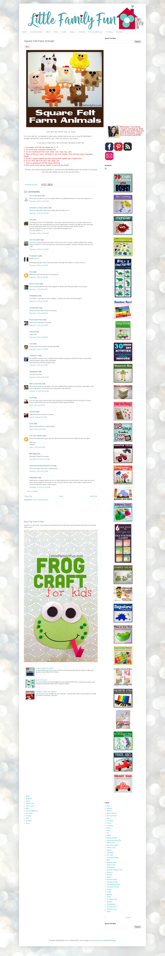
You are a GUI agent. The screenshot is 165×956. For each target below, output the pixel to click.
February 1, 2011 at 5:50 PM (38, 301)
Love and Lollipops (35, 436)
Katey (31, 423)
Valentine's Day (112, 909)
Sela (30, 220)
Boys (108, 818)
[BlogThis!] (44, 184)
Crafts (64, 32)
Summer (109, 902)
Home (24, 32)
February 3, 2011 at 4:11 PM (38, 365)
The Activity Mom (35, 196)
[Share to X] (47, 184)
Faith (27, 818)
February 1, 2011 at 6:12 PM (38, 325)
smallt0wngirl (34, 308)
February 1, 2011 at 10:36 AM (39, 233)
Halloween (110, 852)
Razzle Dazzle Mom (36, 320)
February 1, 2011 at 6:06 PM (38, 313)
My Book (119, 32)
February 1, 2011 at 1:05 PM (38, 265)
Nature (72, 32)
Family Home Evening (114, 840)
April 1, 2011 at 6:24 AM (37, 405)
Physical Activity (112, 879)
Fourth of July (111, 847)
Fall (108, 833)
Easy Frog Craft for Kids (34, 522)
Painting (109, 875)
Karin (31, 398)
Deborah (32, 332)
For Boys (109, 32)
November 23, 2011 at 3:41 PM (39, 459)
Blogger (113, 940)
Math (56, 32)
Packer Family (34, 284)
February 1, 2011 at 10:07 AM (39, 201)
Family (109, 835)
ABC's (48, 32)
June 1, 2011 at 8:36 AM (37, 447)
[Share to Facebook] (49, 184)
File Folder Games (113, 845)
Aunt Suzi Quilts (34, 240)
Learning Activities (113, 857)
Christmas (110, 820)
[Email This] (42, 184)
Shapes (109, 889)
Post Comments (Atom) (40, 500)
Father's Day (30, 806)
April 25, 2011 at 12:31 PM (38, 417)
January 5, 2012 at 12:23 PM (38, 471)
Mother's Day (30, 803)
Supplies (29, 821)
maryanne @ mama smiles (38, 208)
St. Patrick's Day (112, 899)
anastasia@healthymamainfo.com (41, 466)
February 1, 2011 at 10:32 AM (39, 213)
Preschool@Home (95, 32)
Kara (31, 272)
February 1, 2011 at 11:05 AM (38, 249)
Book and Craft (111, 816)
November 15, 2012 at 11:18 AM (39, 487)
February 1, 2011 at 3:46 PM (38, 277)
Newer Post (28, 496)
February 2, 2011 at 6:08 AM (38, 337)
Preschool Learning (113, 884)
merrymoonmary (96, 940)
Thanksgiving (111, 904)
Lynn (31, 344)
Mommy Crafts (111, 862)
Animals (82, 32)
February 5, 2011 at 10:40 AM (39, 377)
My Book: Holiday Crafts (114, 870)
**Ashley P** (33, 356)
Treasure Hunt (111, 907)
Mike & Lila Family (35, 384)
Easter (109, 828)
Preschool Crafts (112, 882)
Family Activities (36, 32)
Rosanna (32, 412)
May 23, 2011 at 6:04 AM (37, 429)
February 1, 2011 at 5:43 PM (38, 289)
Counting (110, 825)
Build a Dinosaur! (41, 680)
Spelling (109, 894)
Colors (109, 823)
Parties (109, 877)
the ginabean (33, 256)
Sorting (109, 892)
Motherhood (111, 867)
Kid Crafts (29, 813)
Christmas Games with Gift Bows (46, 692)
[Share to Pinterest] (51, 184)
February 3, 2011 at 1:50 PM (38, 349)
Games (109, 850)
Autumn (109, 811)
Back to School (111, 813)
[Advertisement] (82, 510)
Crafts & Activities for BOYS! (45, 668)
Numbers (110, 872)
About (28, 823)
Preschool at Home (113, 887)
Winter (109, 911)
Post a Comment (32, 491)
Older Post (93, 496)
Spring (28, 801)
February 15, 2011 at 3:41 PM (39, 391)
